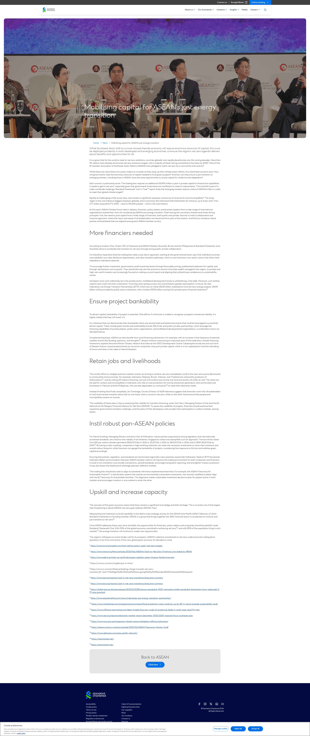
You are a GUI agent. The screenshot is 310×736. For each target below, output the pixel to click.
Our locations (126, 716)
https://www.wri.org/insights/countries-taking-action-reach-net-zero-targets (126, 546)
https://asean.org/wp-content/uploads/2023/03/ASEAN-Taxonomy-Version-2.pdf (129, 627)
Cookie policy (91, 707)
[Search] (265, 10)
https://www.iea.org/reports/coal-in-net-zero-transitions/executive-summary (127, 578)
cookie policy (21, 734)
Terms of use (91, 710)
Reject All (238, 729)
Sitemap (124, 721)
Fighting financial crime (130, 707)
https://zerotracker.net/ (102, 639)
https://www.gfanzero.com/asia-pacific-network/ (114, 633)
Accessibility (91, 704)
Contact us (222, 2)
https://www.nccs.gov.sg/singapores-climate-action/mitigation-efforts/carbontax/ (129, 621)
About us (189, 9)
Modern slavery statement (96, 716)
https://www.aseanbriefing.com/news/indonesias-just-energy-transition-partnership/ (131, 598)
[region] (155, 729)
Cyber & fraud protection (131, 704)
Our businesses (205, 9)
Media (245, 9)
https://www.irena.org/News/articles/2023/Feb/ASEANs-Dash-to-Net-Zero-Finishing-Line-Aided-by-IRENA (141, 551)
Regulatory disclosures (95, 719)
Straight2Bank (239, 2)
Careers (254, 9)
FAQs (123, 713)
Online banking (258, 2)
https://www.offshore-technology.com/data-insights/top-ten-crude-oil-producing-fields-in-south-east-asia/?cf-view (145, 610)
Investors (221, 9)
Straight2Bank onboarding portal (99, 721)
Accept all (255, 729)
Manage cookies (220, 729)
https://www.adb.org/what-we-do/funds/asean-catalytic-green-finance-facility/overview (132, 557)
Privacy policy (91, 713)
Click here (153, 664)
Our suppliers (126, 710)
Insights (233, 9)
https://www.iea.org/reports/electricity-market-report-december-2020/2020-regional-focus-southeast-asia (142, 615)
